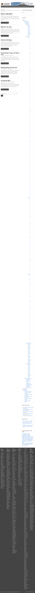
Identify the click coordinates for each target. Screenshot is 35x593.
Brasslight (19, 458)
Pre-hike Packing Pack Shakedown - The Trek (26, 434)
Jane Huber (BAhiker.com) (8, 481)
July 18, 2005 (6, 14)
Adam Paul (8, 454)
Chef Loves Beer (15, 469)
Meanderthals (2, 470)
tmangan (3, 14)
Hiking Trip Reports (14, 486)
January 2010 (25, 484)
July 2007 (25, 532)
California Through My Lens (14, 465)
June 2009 (25, 494)
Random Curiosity (8, 489)
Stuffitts (19, 477)
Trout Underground (14, 545)
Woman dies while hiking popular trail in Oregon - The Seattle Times (27, 441)
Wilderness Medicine (8, 507)
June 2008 (25, 513)
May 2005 (25, 573)
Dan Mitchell (8, 463)
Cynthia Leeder (8, 462)
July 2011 (25, 459)
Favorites (26, 399)
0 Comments (11, 81)
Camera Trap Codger (14, 468)
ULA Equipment (20, 484)
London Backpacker (14, 497)
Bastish (13, 456)
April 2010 (25, 479)
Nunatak (19, 472)
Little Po (14, 495)
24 (16, 93)
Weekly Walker (8, 505)
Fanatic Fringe (20, 464)
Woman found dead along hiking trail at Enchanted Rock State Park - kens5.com (27, 444)
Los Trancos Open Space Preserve (31, 486)
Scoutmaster (14, 526)
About (2, 6)
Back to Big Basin (7, 14)
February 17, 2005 (7, 81)
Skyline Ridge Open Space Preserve (31, 517)
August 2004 (25, 587)
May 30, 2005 (6, 68)
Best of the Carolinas (27, 400)
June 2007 (25, 533)
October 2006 (25, 547)
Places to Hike (7, 6)
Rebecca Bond (8, 491)
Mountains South (28, 363)
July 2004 (25, 588)
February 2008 (25, 519)
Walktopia (14, 549)
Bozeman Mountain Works (20, 457)
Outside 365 (14, 521)
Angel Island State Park (31, 461)
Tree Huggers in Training (9, 499)
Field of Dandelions (14, 476)
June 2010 (25, 477)
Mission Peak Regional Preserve (31, 489)
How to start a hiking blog (28, 391)
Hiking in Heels (8, 474)
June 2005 (25, 572)
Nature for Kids (14, 510)
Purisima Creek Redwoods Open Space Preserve (32, 505)
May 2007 (25, 534)
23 (14, 93)
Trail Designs (19, 482)
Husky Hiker (14, 487)
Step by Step (14, 533)
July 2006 (25, 552)
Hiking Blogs (14, 482)
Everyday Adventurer (14, 473)
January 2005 (25, 579)
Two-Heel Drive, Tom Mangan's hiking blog (10, 591)
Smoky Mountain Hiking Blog (3, 481)
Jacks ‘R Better (20, 468)
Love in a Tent (14, 498)
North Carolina (27, 22)
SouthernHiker (8, 493)
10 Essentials (19, 6)
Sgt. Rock (14, 528)
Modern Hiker (14, 502)
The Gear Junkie (15, 540)
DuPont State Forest (29, 365)
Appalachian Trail (27, 21)
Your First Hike (13, 6)
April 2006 (25, 555)
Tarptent (19, 478)
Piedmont (27, 36)
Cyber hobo (14, 471)
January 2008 (25, 521)
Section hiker (14, 527)
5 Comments (10, 55)
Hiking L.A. (14, 483)
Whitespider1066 (15, 550)
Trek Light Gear (20, 483)
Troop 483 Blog (14, 543)
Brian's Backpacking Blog (2, 461)
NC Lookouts (2, 472)
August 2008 (25, 511)
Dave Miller (8, 465)
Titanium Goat (20, 479)
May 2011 (25, 461)
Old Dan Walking (3, 475)
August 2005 (25, 570)
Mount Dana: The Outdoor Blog (14, 504)
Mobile (26, 401)
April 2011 (25, 462)
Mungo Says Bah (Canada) (14, 507)
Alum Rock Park (32, 459)
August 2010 (25, 475)
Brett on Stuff (14, 463)
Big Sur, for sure (6, 27)
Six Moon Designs (19, 475)
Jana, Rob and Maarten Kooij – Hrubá (9, 478)
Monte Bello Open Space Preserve (31, 492)
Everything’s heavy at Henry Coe (10, 53)
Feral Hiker (14, 474)
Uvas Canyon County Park (31, 525)
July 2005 (25, 571)
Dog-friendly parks (28, 387)
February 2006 (25, 558)
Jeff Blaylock (14, 489)
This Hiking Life (3, 485)
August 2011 (25, 458)
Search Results (32, 515)
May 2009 (25, 495)
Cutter (13, 470)
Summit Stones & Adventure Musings (14, 536)
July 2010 (25, 476)
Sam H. (13, 525)
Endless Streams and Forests (2, 464)
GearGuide (8, 471)
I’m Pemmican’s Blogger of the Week (28, 425)
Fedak (7, 466)
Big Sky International (19, 455)
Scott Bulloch (8, 492)
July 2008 (25, 512)
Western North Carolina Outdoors (2, 487)
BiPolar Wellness (14, 459)
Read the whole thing (5, 22)
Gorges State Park (29, 368)
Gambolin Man (8, 470)
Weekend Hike (8, 502)
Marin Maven (8, 483)
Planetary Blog (14, 524)
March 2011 (25, 463)
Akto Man (14, 453)
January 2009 (25, 501)
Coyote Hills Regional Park (31, 472)
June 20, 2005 (6, 55)
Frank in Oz (14, 477)
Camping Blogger (8, 460)
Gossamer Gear (20, 467)
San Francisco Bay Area (28, 378)
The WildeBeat (8, 494)
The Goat (14, 541)
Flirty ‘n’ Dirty (8, 467)
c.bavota (33, 591)
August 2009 (25, 492)
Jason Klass (14, 488)
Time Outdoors (14, 542)
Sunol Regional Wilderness (32, 520)
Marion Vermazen (14, 500)
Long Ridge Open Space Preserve (31, 484)
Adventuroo (2, 452)
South (29, 274)
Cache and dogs (6, 40)
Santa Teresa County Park (31, 514)
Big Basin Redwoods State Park (32, 463)
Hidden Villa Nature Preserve (32, 477)
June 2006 (25, 553)
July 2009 (25, 493)
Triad (28, 37)
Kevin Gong (8, 482)
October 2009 (25, 489)
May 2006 (25, 554)
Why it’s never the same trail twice (27, 421)
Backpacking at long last (9, 67)
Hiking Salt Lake (14, 484)
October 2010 (25, 472)
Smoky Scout (2, 482)
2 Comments (10, 14)
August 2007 (25, 531)
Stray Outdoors (14, 534)
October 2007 (25, 527)
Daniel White (8, 464)
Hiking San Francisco (8, 476)
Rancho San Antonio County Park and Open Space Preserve (32, 509)
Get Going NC (2, 465)
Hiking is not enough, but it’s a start (27, 422)
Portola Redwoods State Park (32, 502)
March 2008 (25, 517)
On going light (5, 80)
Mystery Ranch (20, 471)
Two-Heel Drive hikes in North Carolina (32, 522)
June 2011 (25, 460)
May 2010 (25, 478)
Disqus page (31, 473)
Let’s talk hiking (30, 415)
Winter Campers (14, 551)
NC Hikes (2, 471)
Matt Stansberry (14, 501)
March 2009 (25, 498)
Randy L (8, 490)
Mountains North (28, 343)
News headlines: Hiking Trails (27, 431)
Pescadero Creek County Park (31, 499)
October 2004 (25, 584)
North (29, 197)
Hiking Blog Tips (24, 6)
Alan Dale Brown (25, 409)
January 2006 (25, 561)
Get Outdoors (8, 472)
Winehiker (8, 508)
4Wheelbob (8, 453)
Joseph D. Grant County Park (32, 481)
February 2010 (25, 482)
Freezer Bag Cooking (19, 466)
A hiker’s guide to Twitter (28, 398)
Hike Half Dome (9, 473)
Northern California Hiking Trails (14, 513)
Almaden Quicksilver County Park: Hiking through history (32, 456)
